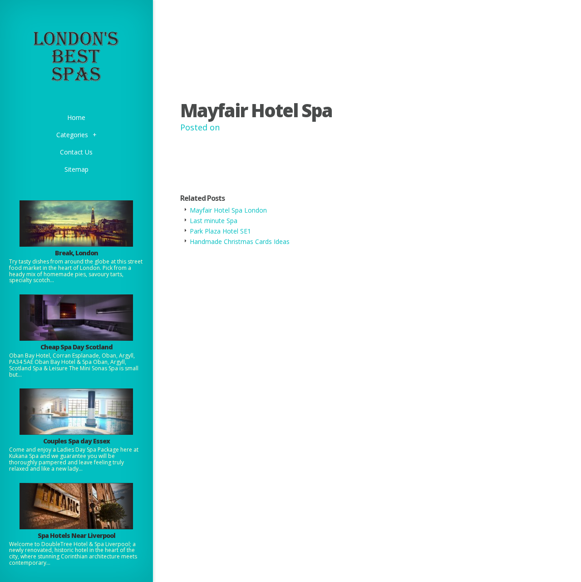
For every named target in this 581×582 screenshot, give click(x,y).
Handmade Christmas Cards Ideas (240, 241)
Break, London (76, 253)
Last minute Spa (213, 220)
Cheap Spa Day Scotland (76, 347)
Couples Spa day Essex (76, 441)
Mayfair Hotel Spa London (228, 210)
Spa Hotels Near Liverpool (76, 535)
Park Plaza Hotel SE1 (220, 231)
